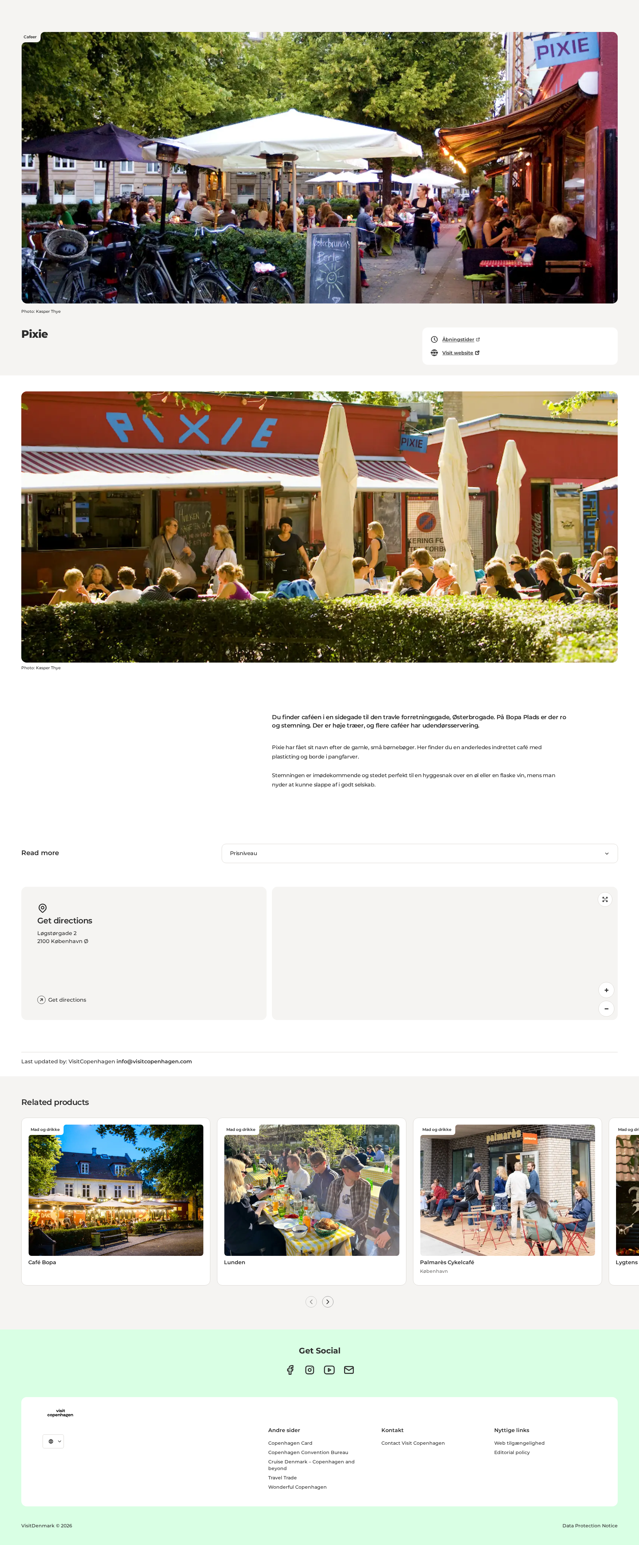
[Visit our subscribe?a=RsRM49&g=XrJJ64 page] (349, 1370)
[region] (445, 953)
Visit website (457, 353)
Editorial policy (512, 1452)
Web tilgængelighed (519, 1443)
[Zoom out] (606, 1009)
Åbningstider (458, 339)
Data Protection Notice (590, 1526)
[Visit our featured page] (329, 1370)
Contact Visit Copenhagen (413, 1443)
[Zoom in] (606, 990)
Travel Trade (282, 1478)
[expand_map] (605, 899)
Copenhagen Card (290, 1443)
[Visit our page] (310, 1370)
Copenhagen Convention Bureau (308, 1452)
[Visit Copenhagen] (60, 1413)
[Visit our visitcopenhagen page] (290, 1370)
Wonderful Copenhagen (297, 1487)
